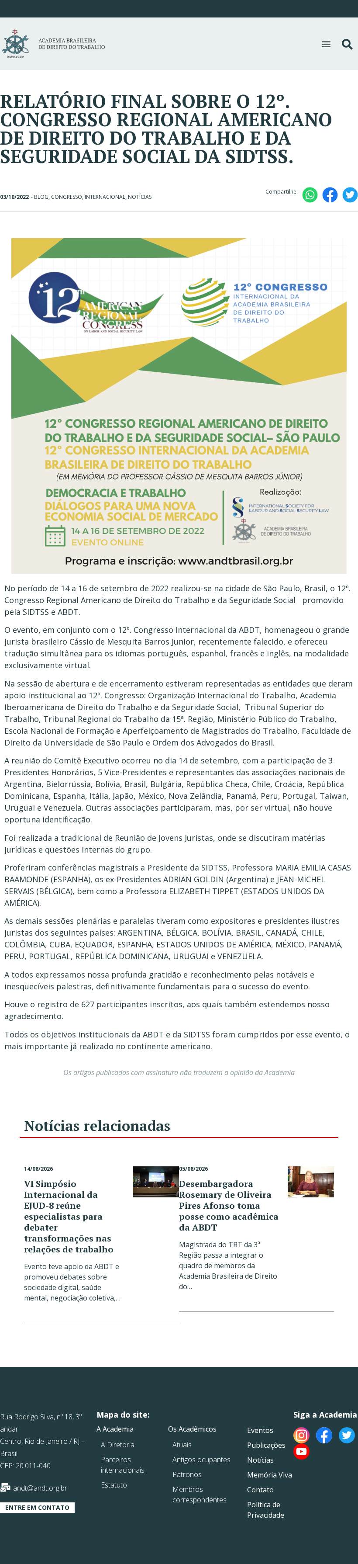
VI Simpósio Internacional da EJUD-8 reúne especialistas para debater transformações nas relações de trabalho (69, 1216)
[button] (326, 44)
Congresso (66, 197)
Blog (41, 197)
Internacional (105, 197)
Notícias (139, 197)
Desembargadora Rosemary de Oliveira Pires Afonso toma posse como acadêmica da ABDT (229, 1205)
